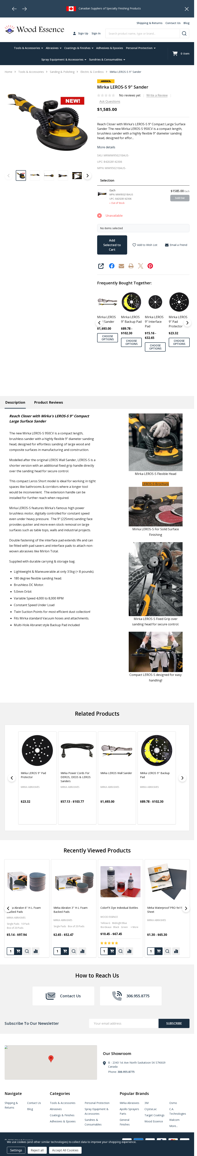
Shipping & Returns (149, 23)
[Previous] (14, 9)
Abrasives (52, 48)
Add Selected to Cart (112, 245)
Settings (16, 1150)
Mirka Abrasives (62, 920)
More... (173, 1126)
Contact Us (172, 23)
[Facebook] (111, 266)
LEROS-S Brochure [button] (155, 484)
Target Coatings (154, 1115)
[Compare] (35, 951)
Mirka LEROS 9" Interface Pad (154, 321)
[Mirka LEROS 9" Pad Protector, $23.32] (37, 750)
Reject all (37, 1150)
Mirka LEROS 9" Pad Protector (178, 321)
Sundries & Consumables (105, 59)
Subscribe (174, 1023)
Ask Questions (109, 101)
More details (106, 147)
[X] (140, 266)
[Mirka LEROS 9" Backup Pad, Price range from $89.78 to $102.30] (156, 750)
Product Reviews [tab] (48, 402)
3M (146, 1103)
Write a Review (157, 95)
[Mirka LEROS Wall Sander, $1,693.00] (117, 750)
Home (8, 72)
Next (87, 175)
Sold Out (180, 198)
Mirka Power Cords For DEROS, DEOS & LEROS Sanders (76, 777)
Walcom (174, 1120)
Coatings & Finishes (77, 48)
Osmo (173, 1103)
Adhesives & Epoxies (109, 48)
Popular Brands (134, 1093)
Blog (186, 23)
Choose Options (107, 337)
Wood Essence (15, 917)
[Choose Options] (32, 818)
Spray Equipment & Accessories (62, 59)
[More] (42, 48)
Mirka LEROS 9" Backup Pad (131, 319)
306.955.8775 (126, 1072)
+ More (41, 927)
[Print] (131, 266)
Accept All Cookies (65, 1150)
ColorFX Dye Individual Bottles (25, 908)
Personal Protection (139, 48)
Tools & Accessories (27, 48)
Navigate (13, 1093)
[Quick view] (41, 818)
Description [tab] (15, 402)
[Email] (121, 266)
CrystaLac (150, 1109)
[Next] (24, 9)
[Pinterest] (150, 266)
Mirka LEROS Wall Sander (106, 319)
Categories (60, 1093)
